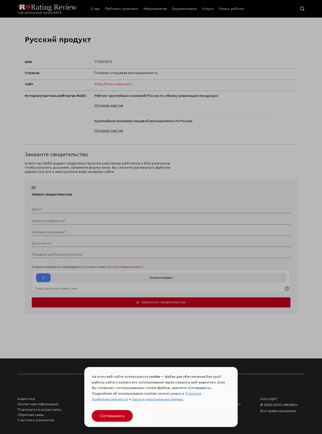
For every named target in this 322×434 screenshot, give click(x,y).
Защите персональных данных (157, 399)
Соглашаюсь (112, 416)
